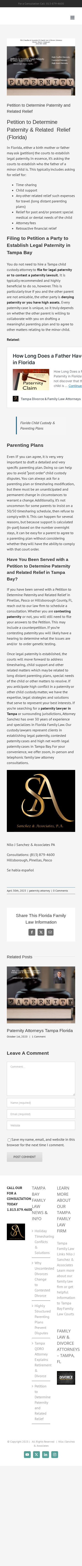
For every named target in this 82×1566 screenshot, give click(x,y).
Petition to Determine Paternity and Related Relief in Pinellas (39, 594)
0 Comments (60, 890)
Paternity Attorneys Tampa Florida (40, 1030)
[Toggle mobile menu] (72, 17)
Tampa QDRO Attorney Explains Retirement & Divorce (41, 1359)
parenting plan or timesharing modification (40, 484)
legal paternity (18, 158)
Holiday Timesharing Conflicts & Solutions (41, 1242)
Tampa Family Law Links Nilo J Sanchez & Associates (66, 1254)
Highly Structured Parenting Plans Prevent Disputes (41, 1319)
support (46, 522)
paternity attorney (39, 890)
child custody (26, 692)
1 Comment (39, 1036)
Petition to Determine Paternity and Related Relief (41, 1402)
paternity (13, 307)
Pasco (25, 600)
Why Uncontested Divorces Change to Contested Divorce (41, 1279)
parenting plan (37, 324)
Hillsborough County (51, 600)
